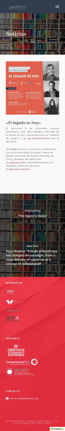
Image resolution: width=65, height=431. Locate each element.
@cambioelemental (39, 138)
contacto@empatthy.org (23, 398)
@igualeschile (17, 163)
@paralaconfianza (20, 169)
